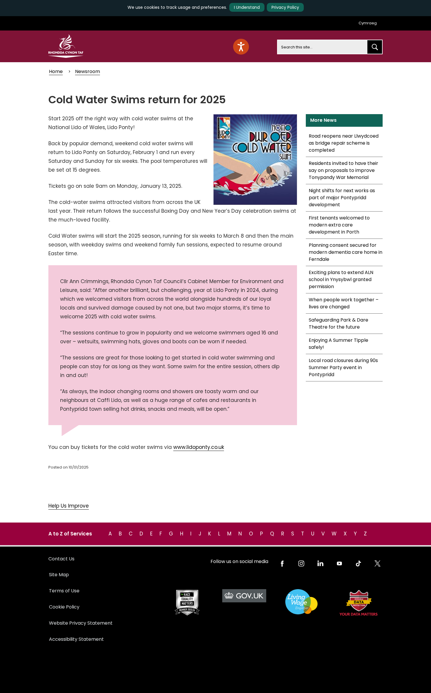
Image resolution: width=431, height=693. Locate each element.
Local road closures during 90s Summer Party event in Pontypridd (343, 367)
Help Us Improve (68, 505)
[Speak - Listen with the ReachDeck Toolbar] (241, 47)
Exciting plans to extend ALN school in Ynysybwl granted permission (341, 279)
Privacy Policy (285, 7)
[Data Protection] (358, 602)
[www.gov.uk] (187, 602)
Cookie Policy (64, 607)
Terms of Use (64, 590)
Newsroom (87, 71)
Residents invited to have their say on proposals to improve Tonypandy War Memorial (343, 170)
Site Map (59, 574)
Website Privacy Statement (81, 623)
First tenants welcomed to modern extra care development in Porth (339, 224)
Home (56, 71)
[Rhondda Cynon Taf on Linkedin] (320, 563)
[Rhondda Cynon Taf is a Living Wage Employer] (301, 602)
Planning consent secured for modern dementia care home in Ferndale (345, 252)
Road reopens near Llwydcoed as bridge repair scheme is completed (344, 143)
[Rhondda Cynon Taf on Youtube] (339, 563)
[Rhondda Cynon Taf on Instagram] (301, 563)
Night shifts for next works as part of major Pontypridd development (342, 197)
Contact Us (61, 558)
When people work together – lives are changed (344, 303)
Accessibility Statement (76, 639)
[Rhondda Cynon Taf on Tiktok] (358, 563)
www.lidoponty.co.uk (198, 447)
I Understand (247, 7)
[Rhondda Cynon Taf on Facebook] (282, 563)
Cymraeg (368, 23)
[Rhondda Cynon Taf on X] (377, 563)
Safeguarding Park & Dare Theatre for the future (338, 323)
